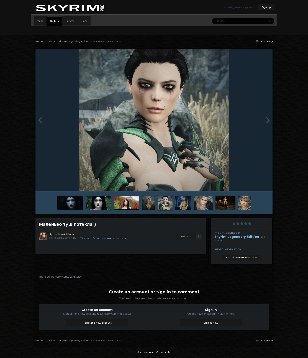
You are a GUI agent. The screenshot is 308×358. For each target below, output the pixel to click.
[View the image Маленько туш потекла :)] (165, 203)
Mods (40, 20)
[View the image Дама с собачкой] (225, 203)
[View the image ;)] (148, 203)
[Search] (270, 21)
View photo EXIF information (241, 257)
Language (145, 352)
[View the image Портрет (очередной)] (244, 203)
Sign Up (266, 7)
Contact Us (163, 352)
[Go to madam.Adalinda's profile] (43, 236)
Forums (70, 20)
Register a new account (97, 322)
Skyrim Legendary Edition (236, 237)
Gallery (54, 21)
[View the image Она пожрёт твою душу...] (70, 203)
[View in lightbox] (154, 120)
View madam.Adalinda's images (111, 238)
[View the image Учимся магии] (183, 203)
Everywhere (255, 21)
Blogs (84, 20)
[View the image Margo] (203, 203)
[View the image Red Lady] (126, 203)
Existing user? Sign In (238, 7)
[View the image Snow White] (98, 203)
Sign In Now (211, 322)
